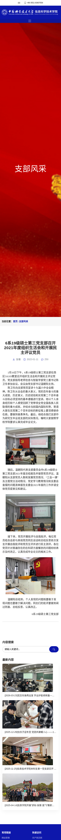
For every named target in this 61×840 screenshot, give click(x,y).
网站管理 (6, 838)
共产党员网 (37, 838)
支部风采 (23, 321)
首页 (15, 321)
